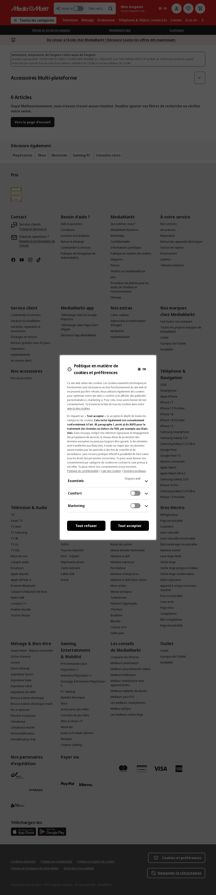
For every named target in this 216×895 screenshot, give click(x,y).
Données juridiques (135, 471)
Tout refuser (86, 525)
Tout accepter (130, 525)
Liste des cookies (111, 471)
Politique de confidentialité (83, 471)
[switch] (135, 493)
